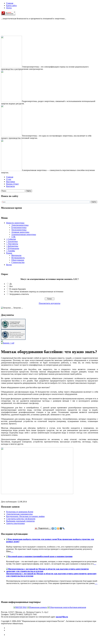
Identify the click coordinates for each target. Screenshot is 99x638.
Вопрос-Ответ (12, 184)
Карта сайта (11, 5)
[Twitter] (55, 528)
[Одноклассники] (58, 528)
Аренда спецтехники (15, 523)
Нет (11, 286)
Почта (9, 8)
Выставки (10, 181)
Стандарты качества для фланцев (20, 519)
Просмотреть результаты (49, 303)
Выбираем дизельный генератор (20, 521)
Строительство (17, 262)
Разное (9, 253)
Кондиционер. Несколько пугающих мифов (25, 516)
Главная (9, 3)
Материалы (16, 255)
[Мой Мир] (61, 528)
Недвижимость (18, 258)
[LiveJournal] (63, 528)
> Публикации (12, 248)
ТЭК (13, 237)
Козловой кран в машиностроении (56, 556)
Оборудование (17, 260)
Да (10, 284)
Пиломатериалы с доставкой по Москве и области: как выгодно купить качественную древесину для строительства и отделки (51, 574)
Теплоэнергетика (18, 230)
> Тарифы (10, 251)
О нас (8, 179)
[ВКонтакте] (52, 528)
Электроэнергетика (19, 225)
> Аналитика (12, 241)
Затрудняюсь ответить (19, 294)
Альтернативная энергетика (23, 234)
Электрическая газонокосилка (19, 514)
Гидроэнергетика (18, 227)
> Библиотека (12, 246)
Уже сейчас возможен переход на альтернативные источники (36, 291)
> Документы (12, 244)
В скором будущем (17, 289)
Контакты (10, 186)
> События (11, 239)
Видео (9, 265)
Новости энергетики (15, 223)
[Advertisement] (14, 30)
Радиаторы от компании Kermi (19, 512)
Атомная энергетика (20, 232)
